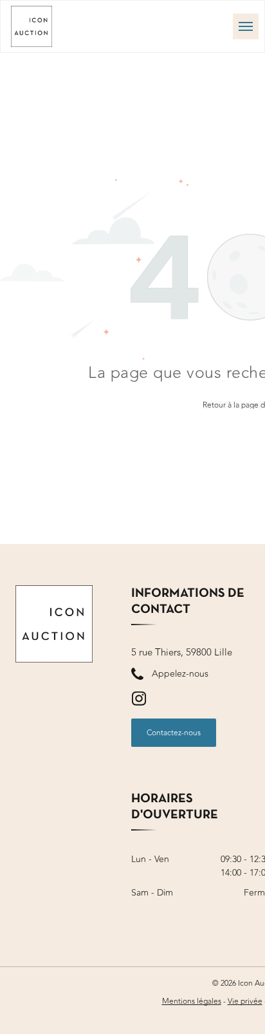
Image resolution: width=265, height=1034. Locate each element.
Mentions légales (191, 1001)
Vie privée (245, 1001)
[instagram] (139, 700)
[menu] (246, 26)
